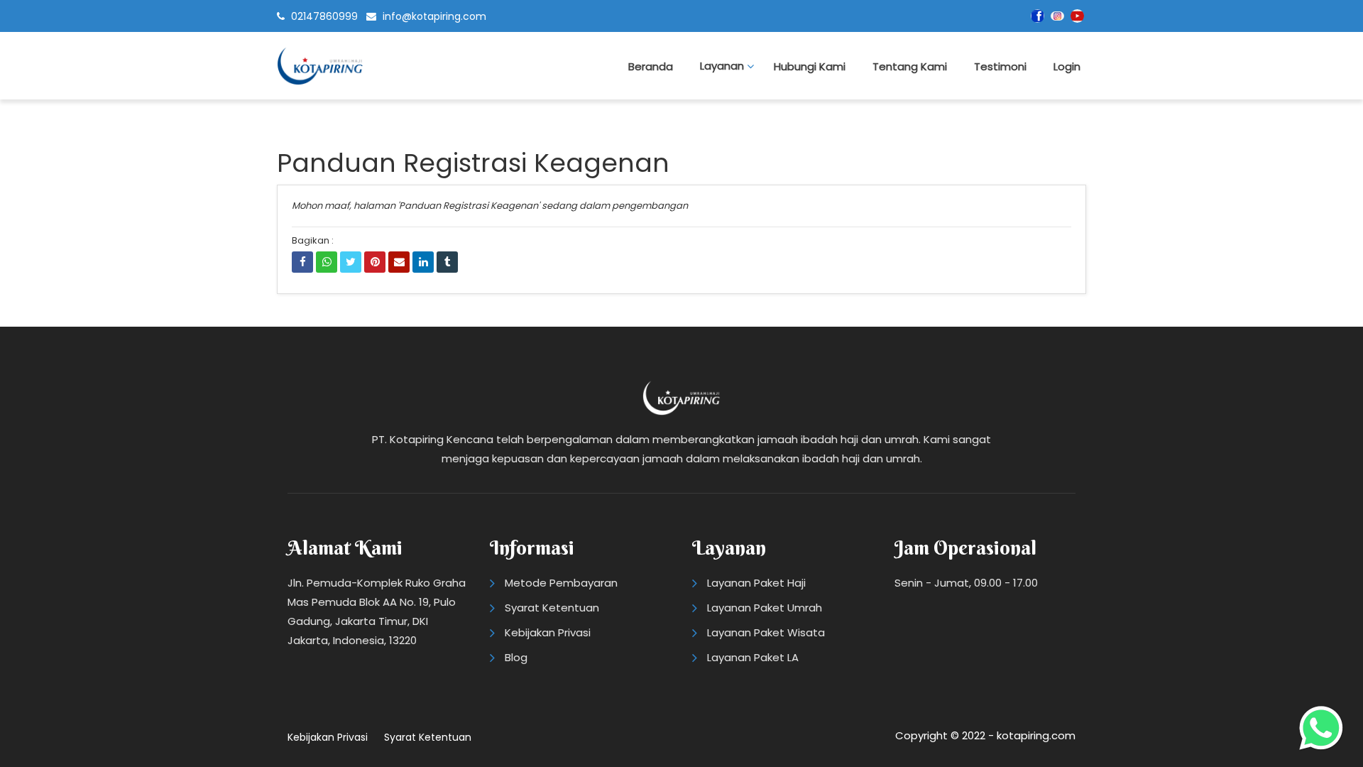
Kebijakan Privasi (548, 632)
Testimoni (1000, 66)
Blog (516, 657)
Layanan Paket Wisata (766, 632)
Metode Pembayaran (561, 582)
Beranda (650, 66)
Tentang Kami (909, 66)
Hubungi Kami (809, 66)
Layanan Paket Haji (756, 582)
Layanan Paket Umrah (764, 607)
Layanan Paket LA (753, 657)
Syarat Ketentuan (552, 607)
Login (1066, 66)
